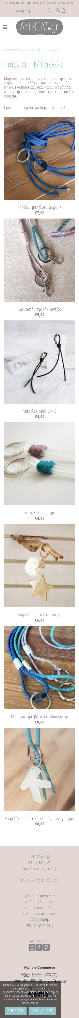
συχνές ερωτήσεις (39, 925)
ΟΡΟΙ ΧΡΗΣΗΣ (42, 1011)
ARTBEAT (10, 50)
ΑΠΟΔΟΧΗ (15, 1011)
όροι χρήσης (39, 919)
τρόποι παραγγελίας (39, 896)
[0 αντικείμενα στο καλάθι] (63, 9)
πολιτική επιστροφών (39, 913)
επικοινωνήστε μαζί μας (39, 880)
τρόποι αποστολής (39, 907)
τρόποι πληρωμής (39, 901)
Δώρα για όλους (27, 50)
